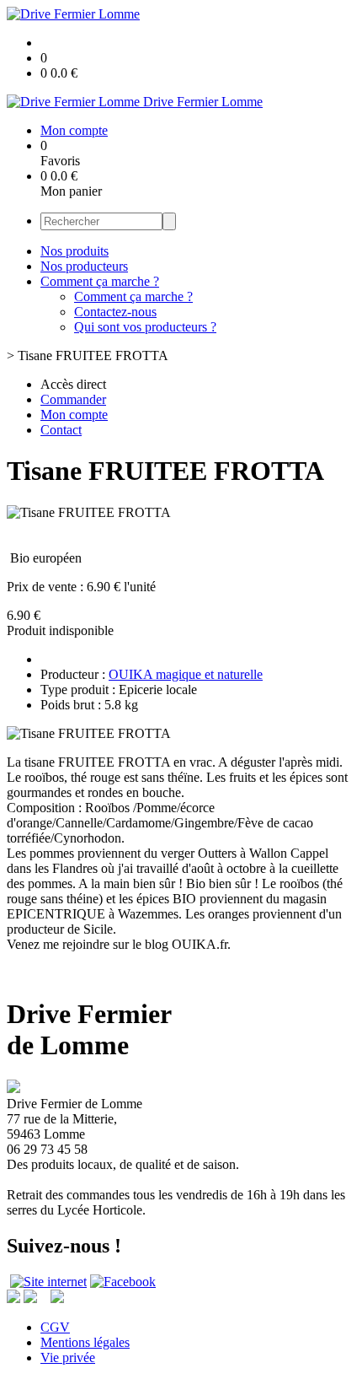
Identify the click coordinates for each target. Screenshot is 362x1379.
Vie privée (67, 1357)
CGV (55, 1327)
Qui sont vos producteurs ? (145, 327)
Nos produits (74, 251)
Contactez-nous (115, 311)
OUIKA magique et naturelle (186, 674)
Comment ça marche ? (99, 281)
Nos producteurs (84, 266)
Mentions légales (85, 1342)
